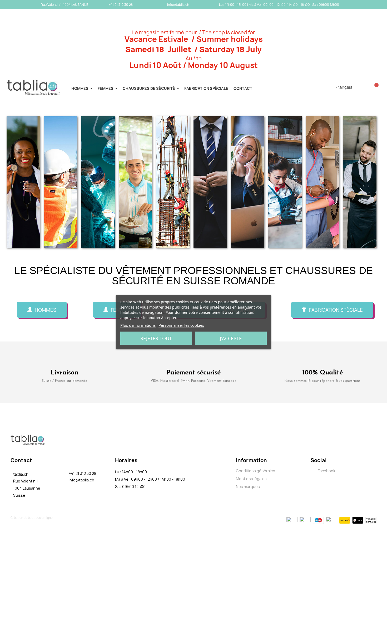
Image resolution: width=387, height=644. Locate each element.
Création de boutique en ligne (32, 518)
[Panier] (375, 87)
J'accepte (231, 338)
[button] (42, 310)
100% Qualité (322, 373)
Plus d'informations (138, 325)
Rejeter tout (156, 338)
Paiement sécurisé (193, 373)
